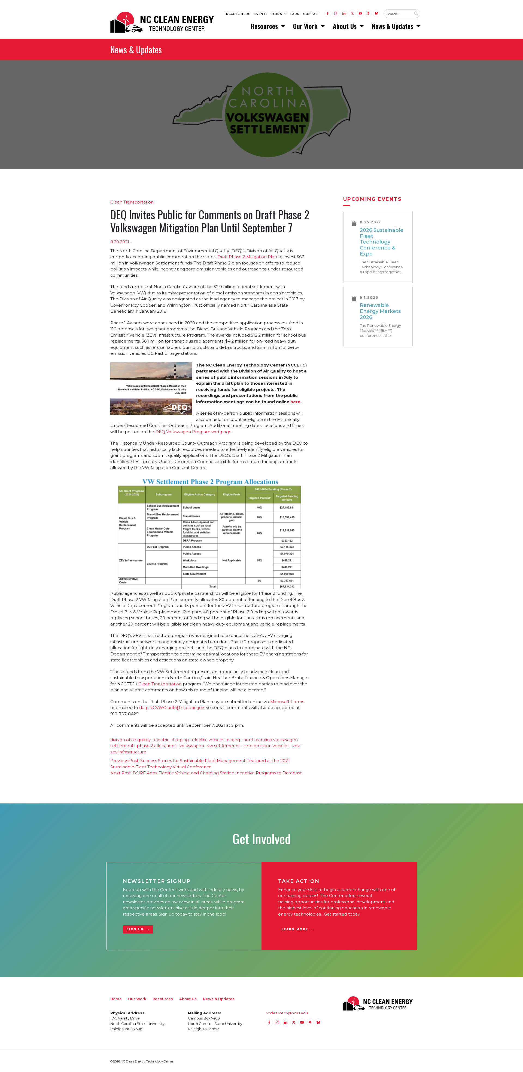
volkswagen (192, 745)
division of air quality (130, 739)
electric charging (171, 739)
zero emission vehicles (266, 745)
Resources (265, 26)
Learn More (295, 929)
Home (116, 999)
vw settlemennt (223, 745)
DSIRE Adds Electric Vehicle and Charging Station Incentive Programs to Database (206, 772)
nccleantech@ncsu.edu (287, 1013)
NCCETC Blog (238, 14)
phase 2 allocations (156, 745)
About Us (345, 26)
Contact (311, 14)
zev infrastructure (128, 751)
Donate (279, 14)
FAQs (295, 14)
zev (296, 745)
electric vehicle (207, 739)
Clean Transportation (132, 202)
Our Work (306, 26)
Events (261, 14)
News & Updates (393, 26)
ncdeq (233, 739)
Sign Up (135, 929)
